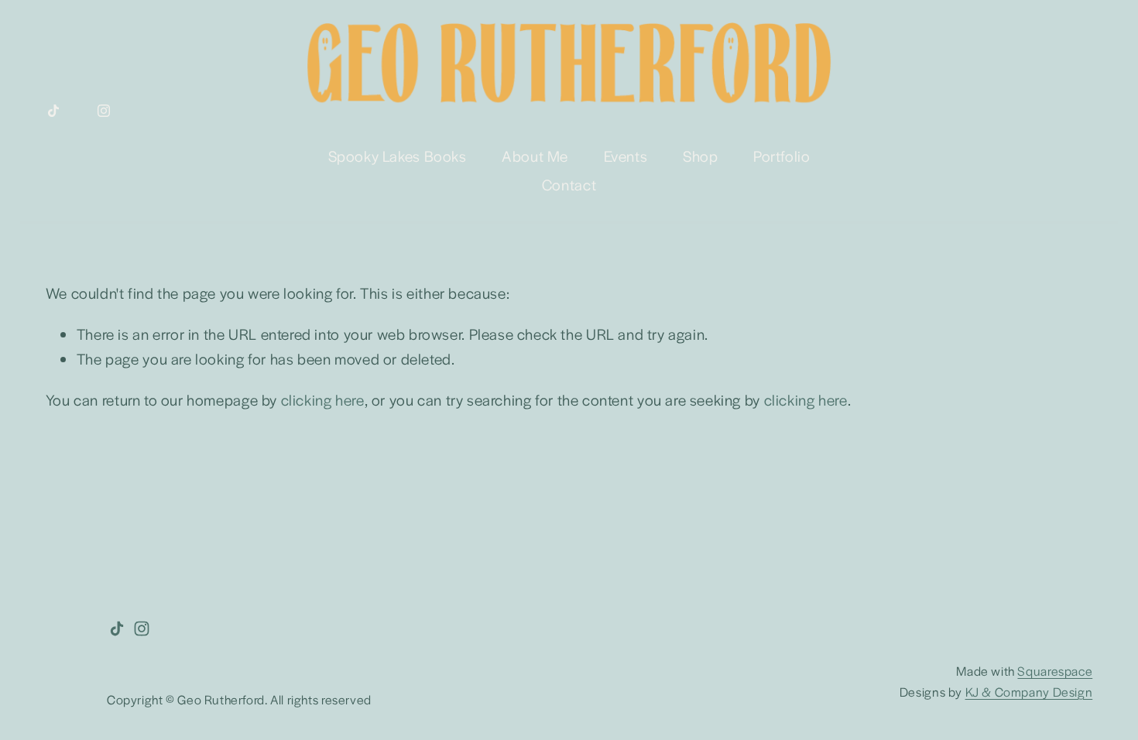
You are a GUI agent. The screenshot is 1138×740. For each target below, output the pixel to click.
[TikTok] (53, 110)
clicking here (323, 399)
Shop (700, 155)
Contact (569, 184)
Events (626, 155)
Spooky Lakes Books (397, 155)
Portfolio (782, 155)
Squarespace (1054, 671)
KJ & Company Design (1029, 692)
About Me (535, 155)
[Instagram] (103, 110)
